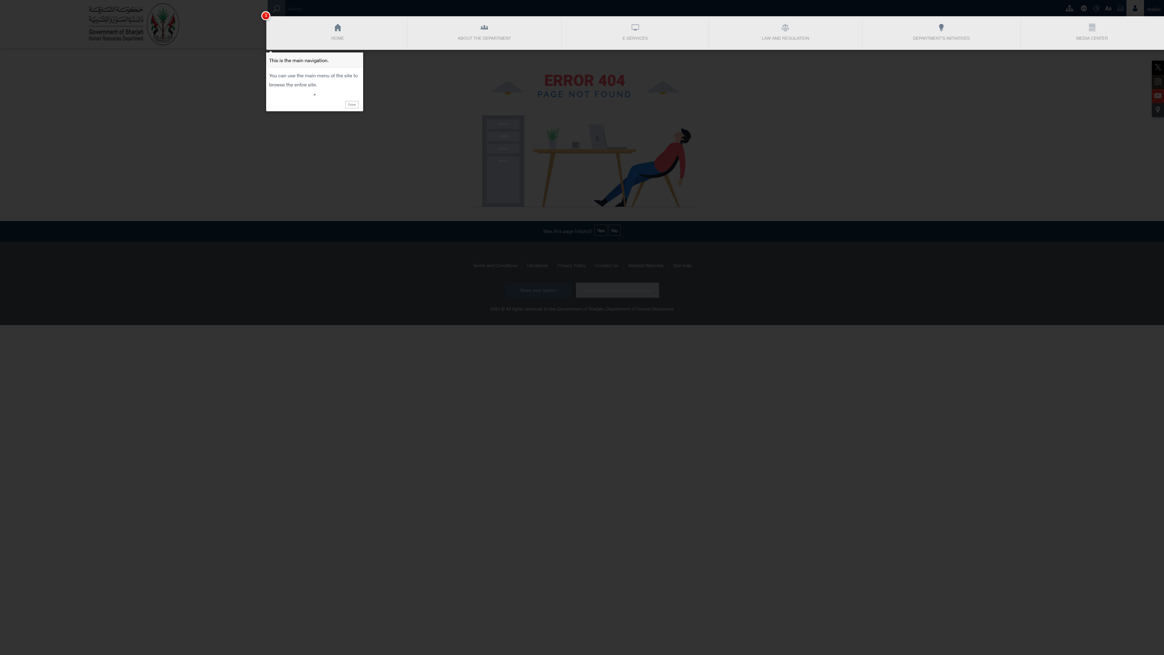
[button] (315, 95)
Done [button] (352, 104)
